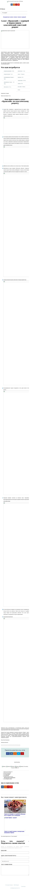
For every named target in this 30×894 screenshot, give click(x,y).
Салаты (15, 17)
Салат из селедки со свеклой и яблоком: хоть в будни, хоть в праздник (14, 814)
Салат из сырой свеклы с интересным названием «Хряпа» (14, 832)
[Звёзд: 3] (13, 766)
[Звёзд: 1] (4, 766)
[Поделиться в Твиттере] (18, 753)
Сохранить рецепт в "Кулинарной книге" (10, 745)
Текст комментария (6, 864)
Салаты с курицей (22, 17)
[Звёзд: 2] (8, 766)
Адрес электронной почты (8, 855)
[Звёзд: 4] (17, 766)
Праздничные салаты (8, 17)
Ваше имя (3, 850)
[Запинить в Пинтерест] (22, 753)
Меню (3, 9)
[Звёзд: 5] (22, 766)
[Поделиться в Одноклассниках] (15, 753)
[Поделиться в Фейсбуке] (7, 753)
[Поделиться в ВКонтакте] (11, 753)
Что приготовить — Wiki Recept (12, 885)
